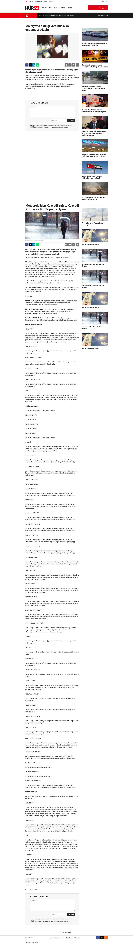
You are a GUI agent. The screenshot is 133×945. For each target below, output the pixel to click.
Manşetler (31, 1)
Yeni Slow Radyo (66, 932)
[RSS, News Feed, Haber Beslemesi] (106, 937)
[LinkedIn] (33, 65)
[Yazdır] (66, 65)
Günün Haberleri (38, 1)
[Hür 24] (32, 7)
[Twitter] (30, 65)
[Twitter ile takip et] (102, 937)
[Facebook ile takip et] (98, 937)
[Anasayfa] (26, 1)
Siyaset (69, 7)
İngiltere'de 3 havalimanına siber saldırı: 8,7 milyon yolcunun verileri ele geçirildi (64, 15)
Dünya (63, 7)
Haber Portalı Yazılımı (33, 942)
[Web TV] (103, 1)
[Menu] (90, 7)
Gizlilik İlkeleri (69, 938)
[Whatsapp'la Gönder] (37, 65)
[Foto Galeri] (107, 1)
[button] (70, 65)
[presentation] (31, 15)
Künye (57, 938)
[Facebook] (26, 65)
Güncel (44, 7)
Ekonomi (56, 7)
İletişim (62, 938)
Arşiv (45, 1)
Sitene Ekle (50, 1)
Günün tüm (102, 15)
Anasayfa (29, 21)
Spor (50, 7)
